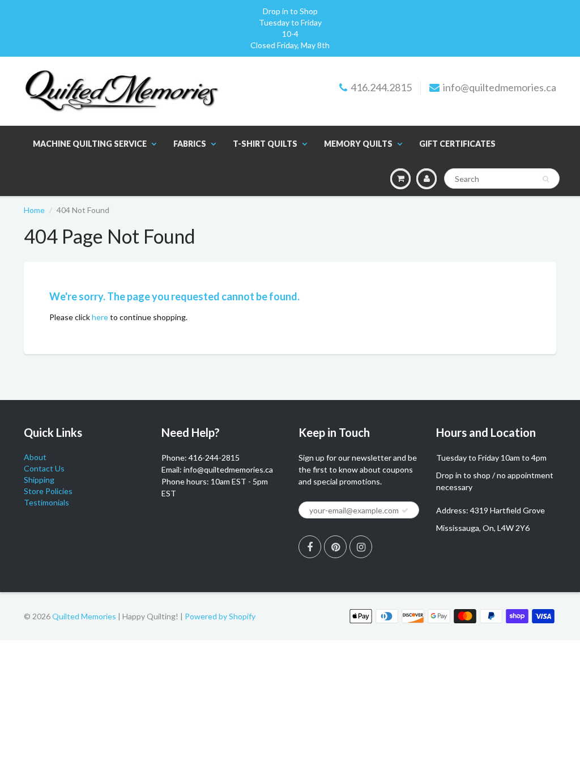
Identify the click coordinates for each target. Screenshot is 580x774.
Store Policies (48, 491)
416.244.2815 (381, 87)
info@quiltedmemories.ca (499, 87)
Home (34, 210)
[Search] (545, 179)
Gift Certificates (457, 143)
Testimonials (46, 502)
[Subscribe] (405, 510)
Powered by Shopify (220, 616)
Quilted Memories (84, 616)
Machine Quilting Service (90, 143)
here (100, 317)
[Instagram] (360, 546)
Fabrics (189, 143)
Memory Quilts (358, 143)
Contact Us (44, 468)
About (35, 457)
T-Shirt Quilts (265, 143)
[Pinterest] (335, 546)
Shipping (39, 479)
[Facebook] (309, 546)
